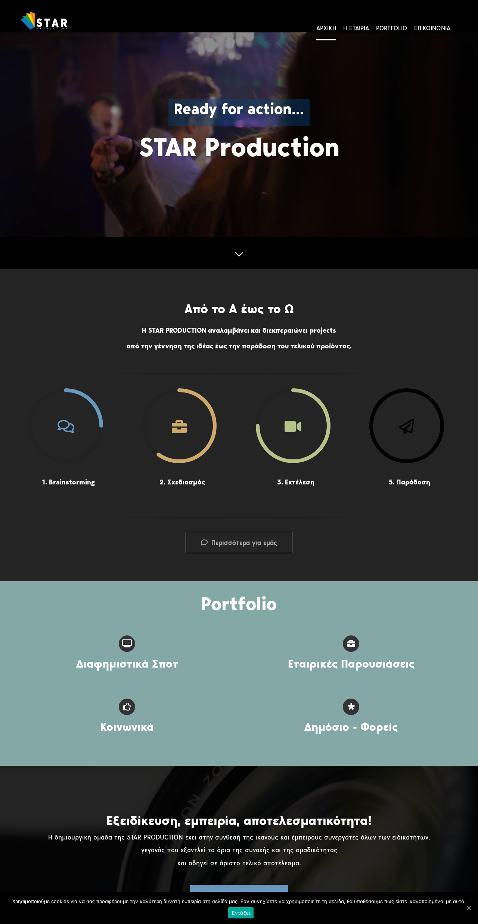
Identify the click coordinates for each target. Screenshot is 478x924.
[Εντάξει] (468, 908)
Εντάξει (241, 913)
